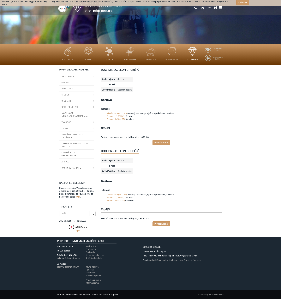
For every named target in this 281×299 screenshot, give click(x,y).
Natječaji (90, 270)
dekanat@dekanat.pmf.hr (69, 258)
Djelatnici (67, 88)
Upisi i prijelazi (69, 107)
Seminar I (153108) (115, 116)
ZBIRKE (64, 128)
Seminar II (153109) (116, 119)
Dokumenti (90, 273)
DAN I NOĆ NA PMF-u (71, 168)
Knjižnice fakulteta (94, 258)
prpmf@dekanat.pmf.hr (68, 267)
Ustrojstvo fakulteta (95, 255)
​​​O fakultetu (91, 249)
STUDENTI (66, 101)
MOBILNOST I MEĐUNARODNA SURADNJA (74, 114)
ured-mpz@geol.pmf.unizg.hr (188, 260)
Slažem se (242, 2)
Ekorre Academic (216, 294)
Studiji (65, 95)
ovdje (78, 197)
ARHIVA (65, 162)
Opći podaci (91, 252)
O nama (65, 82)
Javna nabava (92, 267)
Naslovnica (67, 76)
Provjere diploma (93, 275)
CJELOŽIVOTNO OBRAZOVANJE (68, 154)
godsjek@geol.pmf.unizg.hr (161, 260)
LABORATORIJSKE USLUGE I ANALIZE (74, 145)
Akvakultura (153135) (117, 113)
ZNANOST (66, 122)
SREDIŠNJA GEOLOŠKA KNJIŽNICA (72, 136)
